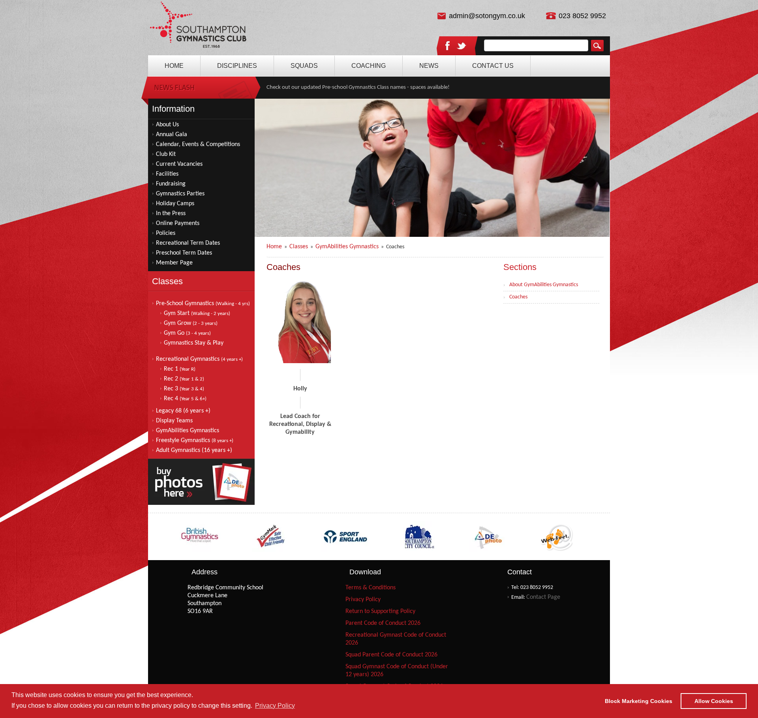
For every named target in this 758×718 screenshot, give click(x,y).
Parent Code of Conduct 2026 (382, 623)
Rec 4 (185, 399)
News (429, 65)
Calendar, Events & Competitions (198, 144)
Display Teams (174, 421)
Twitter (461, 46)
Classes (298, 247)
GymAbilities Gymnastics (187, 430)
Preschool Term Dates (184, 253)
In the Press (171, 213)
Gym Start (197, 313)
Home (198, 28)
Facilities (167, 174)
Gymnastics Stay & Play (193, 343)
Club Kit (166, 154)
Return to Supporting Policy (380, 611)
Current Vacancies (179, 164)
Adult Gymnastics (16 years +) (194, 450)
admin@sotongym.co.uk (487, 16)
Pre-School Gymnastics (203, 303)
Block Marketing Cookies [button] (638, 701)
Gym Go (187, 333)
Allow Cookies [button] (713, 701)
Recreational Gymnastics (199, 359)
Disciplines (237, 65)
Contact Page (543, 597)
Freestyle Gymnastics (194, 440)
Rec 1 (179, 369)
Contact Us (493, 65)
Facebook (447, 45)
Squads (304, 65)
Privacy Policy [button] (275, 705)
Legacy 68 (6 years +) (183, 411)
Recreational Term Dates (188, 243)
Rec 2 (184, 379)
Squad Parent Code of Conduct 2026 (391, 655)
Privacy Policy (363, 599)
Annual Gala (171, 134)
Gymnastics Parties (180, 194)
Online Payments (177, 223)
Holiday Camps (175, 204)
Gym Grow (191, 323)
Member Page (174, 263)
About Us (167, 125)
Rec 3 (184, 389)
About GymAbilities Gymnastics (543, 285)
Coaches (518, 297)
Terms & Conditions (370, 588)
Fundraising (171, 184)
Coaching (368, 65)
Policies (165, 233)
